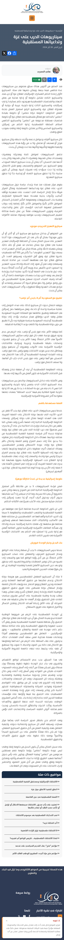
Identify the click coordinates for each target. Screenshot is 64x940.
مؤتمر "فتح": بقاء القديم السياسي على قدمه (36, 846)
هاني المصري (44, 71)
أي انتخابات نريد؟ (50, 823)
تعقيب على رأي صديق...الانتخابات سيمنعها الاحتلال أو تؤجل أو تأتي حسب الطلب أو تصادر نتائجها (32, 806)
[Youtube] (24, 916)
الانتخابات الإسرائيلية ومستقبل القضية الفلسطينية (35, 781)
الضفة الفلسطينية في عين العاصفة (42, 797)
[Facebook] (29, 916)
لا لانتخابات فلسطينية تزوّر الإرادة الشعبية (39, 830)
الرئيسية (59, 30)
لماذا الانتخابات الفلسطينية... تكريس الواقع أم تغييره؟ (34, 838)
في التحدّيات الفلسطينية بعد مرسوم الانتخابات (37, 815)
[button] (32, 18)
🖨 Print (36, 79)
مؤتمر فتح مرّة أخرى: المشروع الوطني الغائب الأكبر (35, 853)
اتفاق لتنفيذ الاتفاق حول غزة (44, 789)
